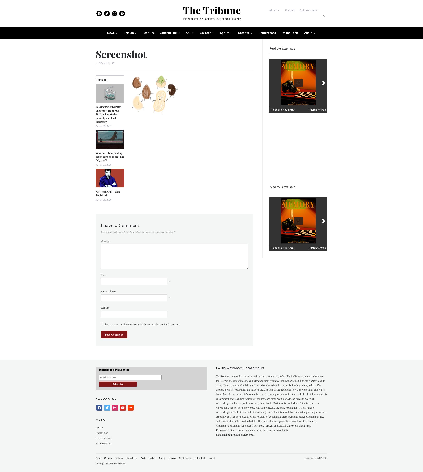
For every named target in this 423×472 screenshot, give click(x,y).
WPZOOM (322, 457)
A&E (188, 33)
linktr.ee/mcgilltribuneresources (238, 434)
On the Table (290, 33)
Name (104, 275)
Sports (224, 33)
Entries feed (102, 432)
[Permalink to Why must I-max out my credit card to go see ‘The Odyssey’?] (110, 139)
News (111, 33)
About (273, 10)
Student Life (168, 33)
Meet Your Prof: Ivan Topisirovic (108, 193)
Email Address (108, 291)
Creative (244, 33)
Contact (290, 10)
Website (105, 307)
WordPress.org (103, 443)
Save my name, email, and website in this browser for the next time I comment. (142, 324)
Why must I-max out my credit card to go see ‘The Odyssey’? (110, 156)
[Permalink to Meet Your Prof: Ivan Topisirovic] (110, 178)
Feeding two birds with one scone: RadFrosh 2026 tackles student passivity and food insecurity (108, 114)
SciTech (205, 33)
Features (149, 33)
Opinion (128, 33)
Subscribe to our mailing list (114, 369)
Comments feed (104, 438)
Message (105, 241)
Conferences (267, 33)
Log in (99, 427)
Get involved (307, 10)
